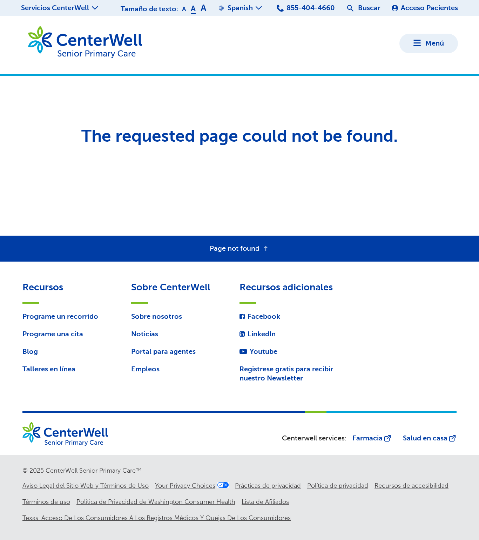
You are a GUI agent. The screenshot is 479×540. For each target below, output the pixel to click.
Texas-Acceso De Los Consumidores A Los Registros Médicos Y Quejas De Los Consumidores (156, 517)
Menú (434, 43)
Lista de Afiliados (265, 501)
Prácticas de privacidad (268, 485)
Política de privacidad (337, 485)
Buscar (369, 8)
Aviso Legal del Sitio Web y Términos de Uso (85, 485)
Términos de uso (46, 501)
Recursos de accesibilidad (411, 485)
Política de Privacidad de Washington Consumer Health (155, 501)
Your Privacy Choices (185, 485)
